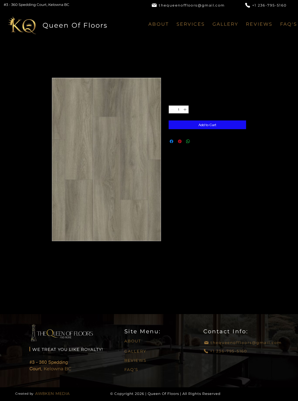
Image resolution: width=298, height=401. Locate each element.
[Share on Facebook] (171, 141)
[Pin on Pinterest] (179, 141)
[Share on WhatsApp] (188, 141)
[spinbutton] (179, 109)
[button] (190, 24)
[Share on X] (196, 141)
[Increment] (185, 109)
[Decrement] (172, 109)
